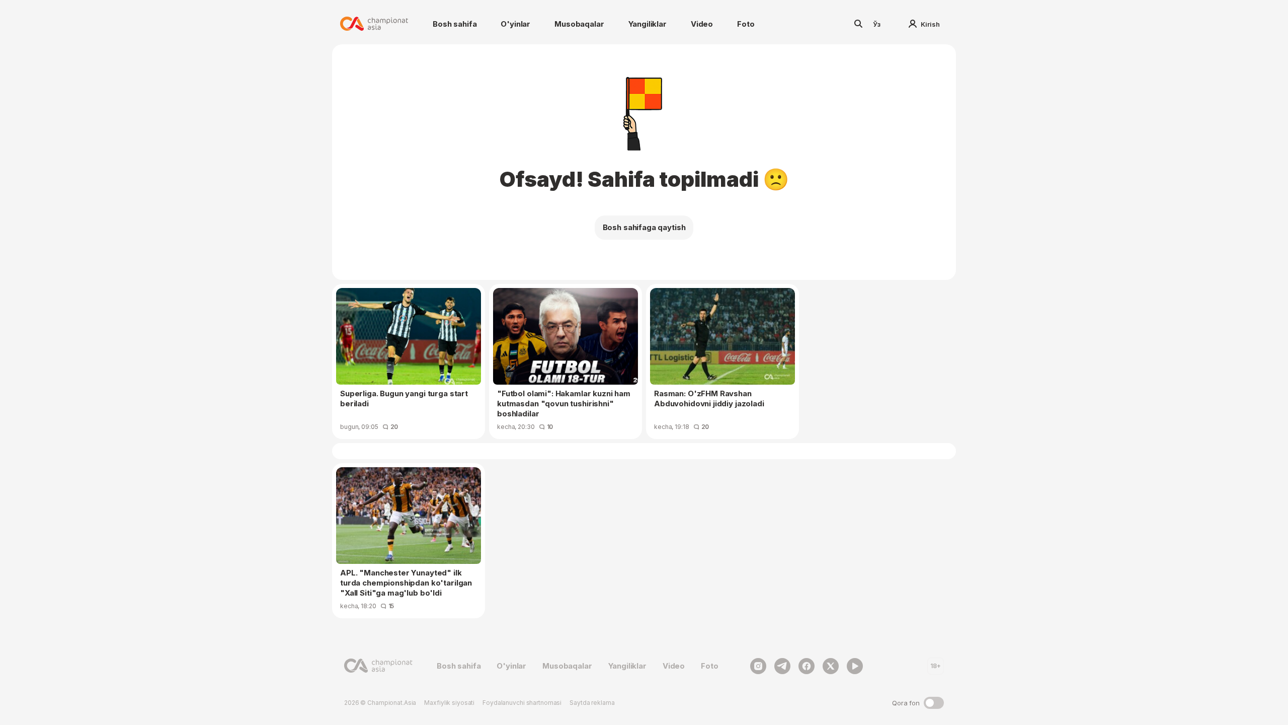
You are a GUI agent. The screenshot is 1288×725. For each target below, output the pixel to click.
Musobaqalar (579, 24)
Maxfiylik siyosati (449, 702)
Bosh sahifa (454, 24)
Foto (745, 24)
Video (702, 24)
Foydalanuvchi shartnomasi (521, 702)
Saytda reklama (592, 702)
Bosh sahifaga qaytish (644, 227)
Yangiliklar (647, 24)
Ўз (877, 24)
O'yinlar (515, 24)
